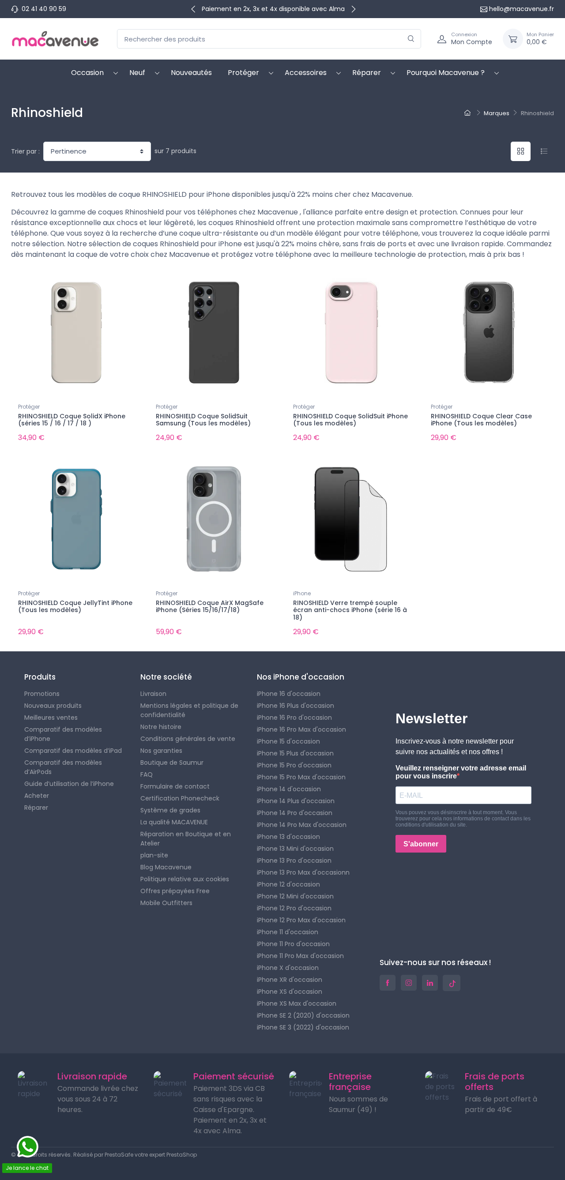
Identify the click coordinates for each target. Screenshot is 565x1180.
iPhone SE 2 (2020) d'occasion (303, 1015)
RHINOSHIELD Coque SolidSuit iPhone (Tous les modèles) (350, 420)
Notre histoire (160, 726)
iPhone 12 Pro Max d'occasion (301, 920)
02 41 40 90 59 (44, 8)
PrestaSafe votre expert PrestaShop (151, 1154)
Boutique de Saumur (171, 762)
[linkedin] (430, 983)
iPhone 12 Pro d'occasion (294, 908)
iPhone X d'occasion (288, 967)
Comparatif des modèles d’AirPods (63, 767)
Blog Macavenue (166, 867)
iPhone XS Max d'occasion (296, 1003)
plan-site (154, 855)
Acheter (36, 795)
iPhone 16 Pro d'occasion (294, 717)
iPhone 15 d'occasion (288, 741)
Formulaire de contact (175, 786)
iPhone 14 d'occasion (289, 789)
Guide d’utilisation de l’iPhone (69, 783)
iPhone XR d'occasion (289, 979)
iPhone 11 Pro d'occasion (293, 943)
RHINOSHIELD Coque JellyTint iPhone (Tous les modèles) (75, 606)
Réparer (366, 73)
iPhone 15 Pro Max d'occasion (301, 777)
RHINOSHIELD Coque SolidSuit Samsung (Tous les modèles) (203, 420)
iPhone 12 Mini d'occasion (295, 896)
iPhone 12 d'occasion (288, 884)
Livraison (153, 693)
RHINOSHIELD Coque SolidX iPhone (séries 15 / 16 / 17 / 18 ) (71, 420)
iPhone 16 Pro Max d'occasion (301, 729)
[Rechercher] (411, 39)
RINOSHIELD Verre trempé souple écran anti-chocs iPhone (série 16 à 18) (350, 610)
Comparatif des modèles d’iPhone (63, 734)
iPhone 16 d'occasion (288, 693)
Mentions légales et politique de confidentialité (189, 710)
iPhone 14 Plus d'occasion (296, 801)
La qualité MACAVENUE (174, 822)
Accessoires (306, 73)
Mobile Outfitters (166, 902)
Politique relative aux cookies (184, 879)
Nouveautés (191, 73)
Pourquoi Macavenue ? (446, 73)
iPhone (302, 593)
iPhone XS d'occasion (289, 991)
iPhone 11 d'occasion (287, 932)
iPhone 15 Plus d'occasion (295, 753)
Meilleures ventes (51, 717)
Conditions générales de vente (187, 738)
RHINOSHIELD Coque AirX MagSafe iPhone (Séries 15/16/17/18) (210, 606)
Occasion (87, 73)
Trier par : (25, 151)
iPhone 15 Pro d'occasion (294, 765)
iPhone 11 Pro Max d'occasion (300, 955)
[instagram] (409, 983)
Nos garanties (161, 750)
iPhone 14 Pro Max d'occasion (302, 824)
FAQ (146, 774)
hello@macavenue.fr (521, 8)
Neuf (137, 73)
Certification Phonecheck (179, 798)
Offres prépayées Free (175, 891)
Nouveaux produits (53, 705)
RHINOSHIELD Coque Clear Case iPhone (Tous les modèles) (481, 420)
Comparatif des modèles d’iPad (73, 750)
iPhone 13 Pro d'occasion (294, 860)
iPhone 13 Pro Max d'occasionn (303, 872)
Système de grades (170, 810)
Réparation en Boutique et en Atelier (185, 839)
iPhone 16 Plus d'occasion (295, 705)
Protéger (243, 73)
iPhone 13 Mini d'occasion (295, 848)
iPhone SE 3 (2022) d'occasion (303, 1027)
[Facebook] (388, 983)
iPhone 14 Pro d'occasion (294, 812)
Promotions (42, 693)
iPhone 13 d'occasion (288, 836)
